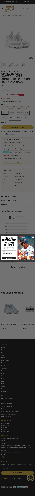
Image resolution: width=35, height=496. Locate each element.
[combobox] (9, 255)
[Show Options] (15, 255)
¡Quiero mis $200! (9, 258)
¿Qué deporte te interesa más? (7, 253)
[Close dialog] (33, 237)
